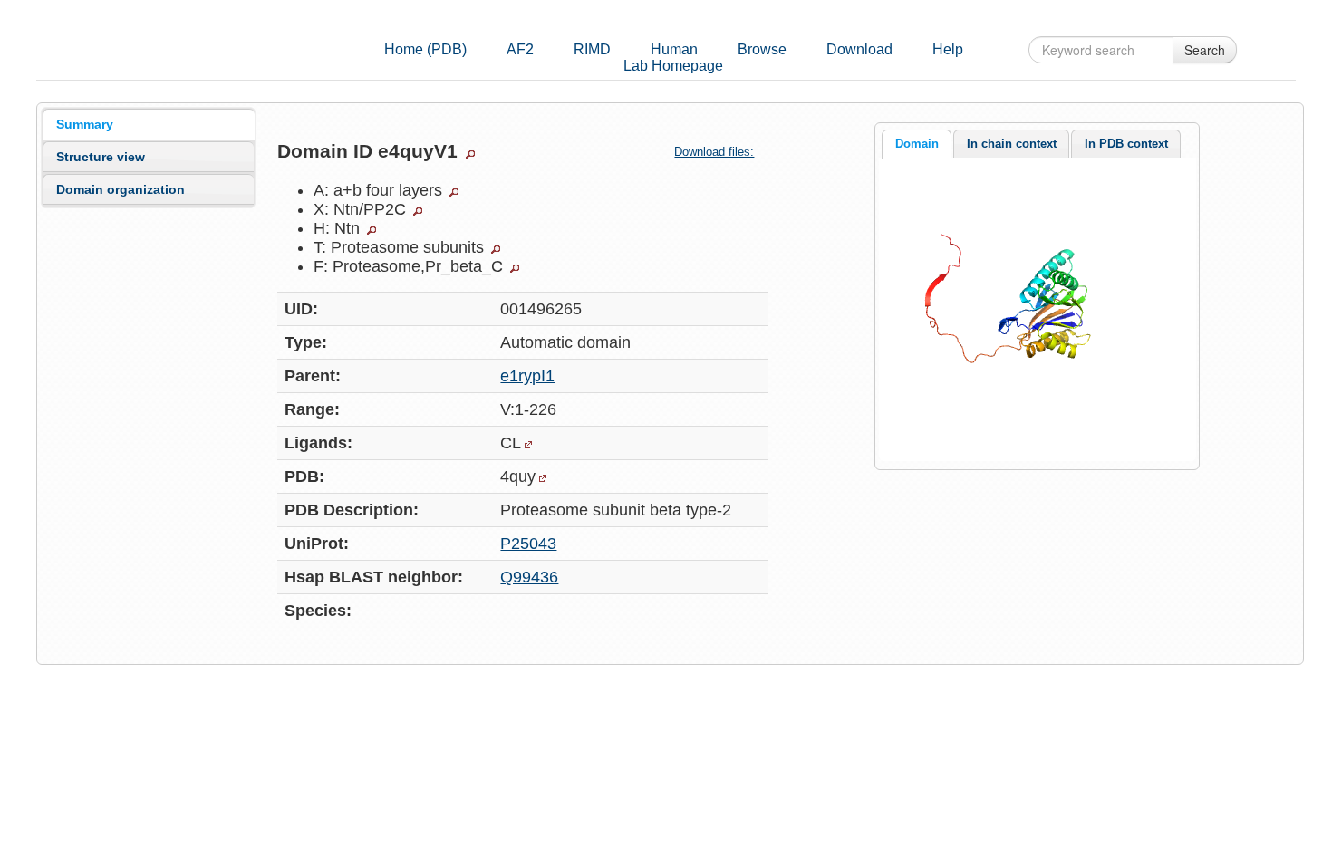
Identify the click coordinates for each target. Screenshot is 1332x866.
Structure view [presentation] (100, 156)
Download (859, 49)
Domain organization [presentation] (120, 189)
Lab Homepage (673, 65)
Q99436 (529, 577)
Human (674, 49)
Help (947, 49)
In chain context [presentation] (1012, 143)
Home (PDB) (425, 49)
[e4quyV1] (1037, 308)
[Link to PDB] (543, 478)
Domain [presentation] (917, 143)
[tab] (149, 124)
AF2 (520, 49)
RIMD (592, 49)
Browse (762, 49)
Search (1204, 50)
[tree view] (470, 154)
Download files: (714, 152)
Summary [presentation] (84, 124)
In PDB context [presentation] (1126, 143)
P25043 (528, 543)
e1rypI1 (527, 376)
